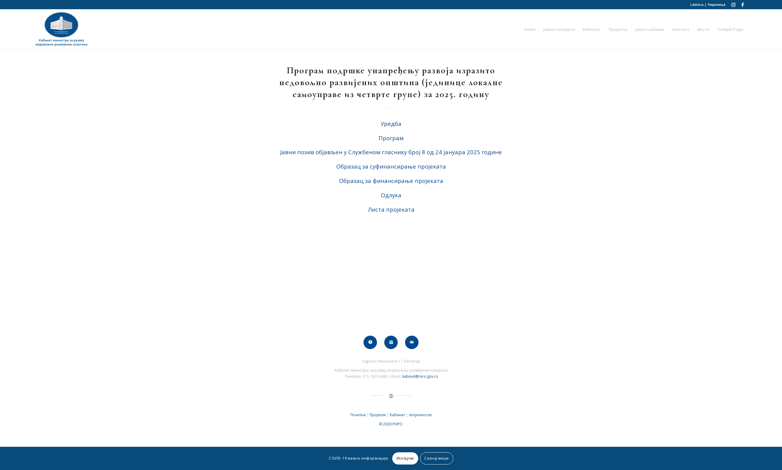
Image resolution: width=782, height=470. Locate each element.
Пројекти (617, 29)
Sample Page (730, 29)
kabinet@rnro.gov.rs (420, 376)
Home (529, 29)
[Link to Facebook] (742, 4)
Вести (703, 29)
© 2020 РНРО (391, 424)
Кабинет (592, 29)
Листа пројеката (391, 209)
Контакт (680, 29)
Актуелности (420, 414)
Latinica (696, 4)
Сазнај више (436, 458)
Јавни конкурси (559, 29)
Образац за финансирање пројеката (391, 180)
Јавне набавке (649, 29)
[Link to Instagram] (733, 4)
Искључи (405, 458)
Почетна (358, 414)
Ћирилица (716, 4)
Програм (391, 138)
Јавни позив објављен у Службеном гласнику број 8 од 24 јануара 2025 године (391, 152)
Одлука (391, 195)
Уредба (391, 123)
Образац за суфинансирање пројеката (391, 166)
